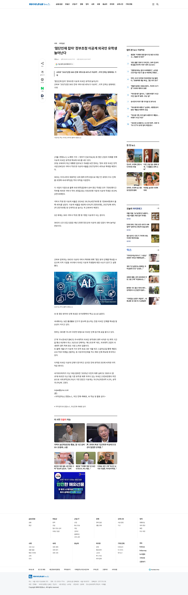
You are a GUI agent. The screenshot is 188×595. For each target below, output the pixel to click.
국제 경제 (55, 547)
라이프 (112, 4)
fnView (142, 547)
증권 (30, 525)
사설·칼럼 (120, 522)
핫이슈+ (120, 553)
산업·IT (74, 4)
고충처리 (105, 569)
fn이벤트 (142, 554)
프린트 (42, 82)
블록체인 (77, 534)
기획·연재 (129, 4)
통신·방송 (77, 525)
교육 (30, 556)
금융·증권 (59, 4)
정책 (54, 522)
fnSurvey (143, 551)
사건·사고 (31, 547)
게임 (75, 528)
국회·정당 (142, 525)
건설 (54, 525)
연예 (97, 547)
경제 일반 (99, 522)
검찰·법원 (31, 550)
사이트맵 (114, 569)
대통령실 (142, 522)
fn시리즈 (120, 550)
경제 (81, 4)
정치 (87, 4)
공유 (42, 66)
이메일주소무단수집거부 (82, 569)
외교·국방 (142, 531)
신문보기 (142, 562)
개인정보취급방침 (54, 569)
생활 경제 (99, 525)
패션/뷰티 (99, 550)
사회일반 (62, 43)
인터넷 (76, 531)
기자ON (142, 558)
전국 (30, 559)
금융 (30, 522)
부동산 (67, 4)
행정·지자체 (32, 553)
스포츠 (98, 553)
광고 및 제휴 (41, 569)
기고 (119, 525)
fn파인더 (120, 547)
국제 (98, 4)
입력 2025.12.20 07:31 (68, 59)
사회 (92, 4)
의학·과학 (77, 537)
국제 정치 (55, 550)
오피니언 (120, 4)
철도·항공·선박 (57, 528)
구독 (42, 91)
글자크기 (42, 75)
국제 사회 (55, 553)
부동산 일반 (56, 531)
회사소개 (31, 569)
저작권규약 (67, 569)
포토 (141, 543)
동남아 (105, 4)
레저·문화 (99, 559)
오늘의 (134, 208)
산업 (75, 522)
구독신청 (95, 569)
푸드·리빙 (99, 556)
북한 (141, 528)
